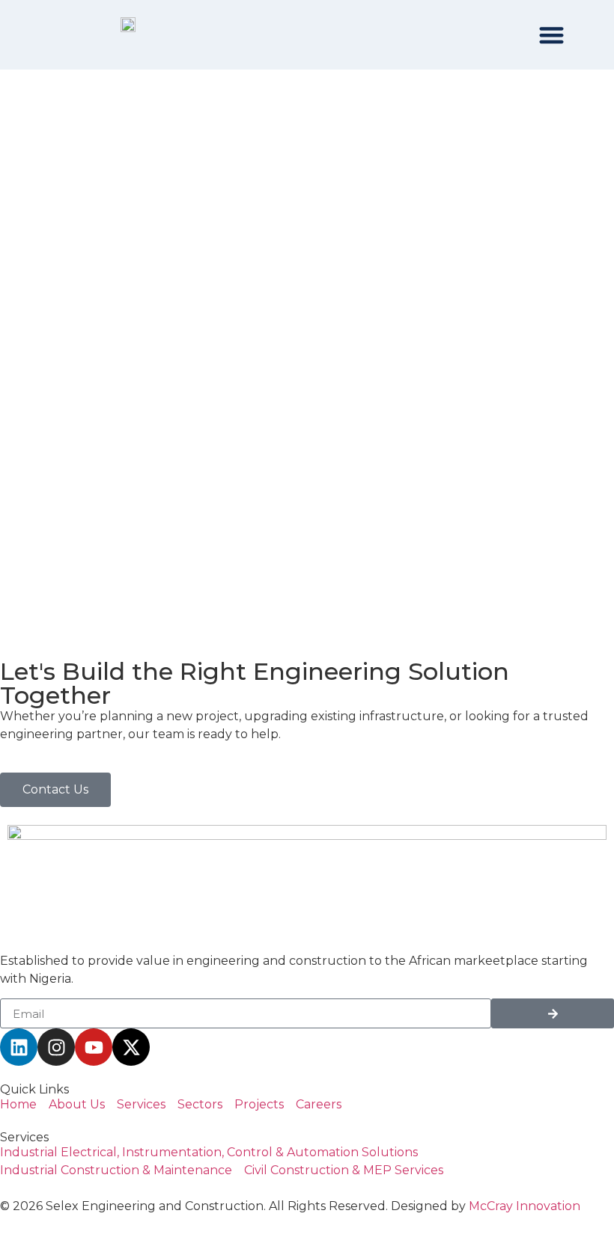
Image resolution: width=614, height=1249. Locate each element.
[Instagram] (56, 1047)
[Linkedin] (18, 1047)
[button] (552, 35)
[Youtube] (93, 1047)
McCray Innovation (524, 1206)
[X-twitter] (131, 1047)
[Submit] (552, 1013)
